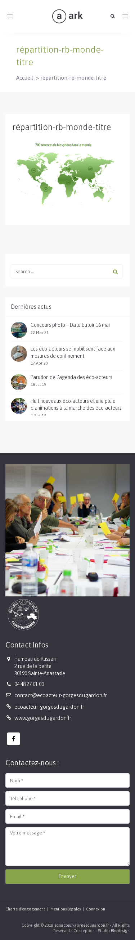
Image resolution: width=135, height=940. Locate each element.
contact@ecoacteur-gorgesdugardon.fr (60, 695)
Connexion (95, 909)
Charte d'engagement (25, 909)
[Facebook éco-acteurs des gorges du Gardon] (13, 739)
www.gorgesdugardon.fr (42, 718)
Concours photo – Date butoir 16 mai (70, 325)
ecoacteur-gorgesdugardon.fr (49, 707)
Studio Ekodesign (114, 930)
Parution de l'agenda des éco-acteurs (71, 377)
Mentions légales (65, 909)
